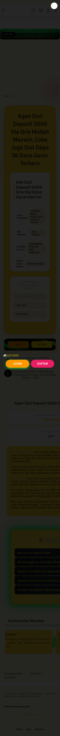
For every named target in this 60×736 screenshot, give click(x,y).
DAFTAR (42, 364)
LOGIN (17, 364)
